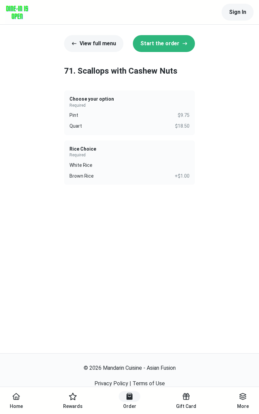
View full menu (98, 43)
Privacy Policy (111, 383)
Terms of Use (149, 383)
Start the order (159, 43)
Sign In (237, 12)
